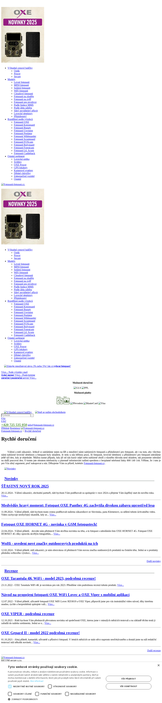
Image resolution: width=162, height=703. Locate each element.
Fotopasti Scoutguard (24, 139)
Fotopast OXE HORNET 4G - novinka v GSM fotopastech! (49, 524)
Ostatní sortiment (16, 156)
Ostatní (17, 179)
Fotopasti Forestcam (24, 147)
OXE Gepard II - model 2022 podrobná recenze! (40, 633)
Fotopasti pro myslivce (25, 102)
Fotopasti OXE (21, 122)
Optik (17, 70)
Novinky (11, 478)
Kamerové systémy (23, 170)
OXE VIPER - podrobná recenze (27, 614)
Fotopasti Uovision (23, 130)
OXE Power (20, 164)
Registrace (15, 428)
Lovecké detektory (23, 113)
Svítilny (18, 162)
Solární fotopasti (22, 88)
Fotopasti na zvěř (22, 99)
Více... (4, 495)
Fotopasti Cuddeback (24, 153)
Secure (17, 76)
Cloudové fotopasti (23, 93)
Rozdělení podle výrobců (20, 119)
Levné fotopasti (21, 82)
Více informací (37, 681)
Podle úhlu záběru (23, 107)
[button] (55, 699)
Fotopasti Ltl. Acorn (24, 150)
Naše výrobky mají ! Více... (14, 373)
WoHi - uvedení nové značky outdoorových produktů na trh (49, 543)
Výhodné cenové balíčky (20, 68)
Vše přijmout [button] (128, 678)
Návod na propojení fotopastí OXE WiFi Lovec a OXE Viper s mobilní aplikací (65, 595)
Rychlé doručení (33, 431)
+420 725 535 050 (14, 425)
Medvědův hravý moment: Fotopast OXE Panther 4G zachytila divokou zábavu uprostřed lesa (78, 505)
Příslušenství (20, 116)
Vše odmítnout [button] (128, 686)
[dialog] (81, 682)
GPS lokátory (21, 167)
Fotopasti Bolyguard (24, 144)
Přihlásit (5, 428)
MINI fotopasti (21, 85)
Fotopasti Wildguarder (25, 136)
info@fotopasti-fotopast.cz (41, 425)
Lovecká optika (21, 159)
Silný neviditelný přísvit (26, 110)
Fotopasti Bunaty (22, 127)
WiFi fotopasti (21, 90)
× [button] (158, 665)
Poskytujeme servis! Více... (18, 376)
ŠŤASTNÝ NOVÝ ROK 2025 (25, 486)
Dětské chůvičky (22, 173)
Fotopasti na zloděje (24, 96)
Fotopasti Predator (23, 133)
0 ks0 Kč (3, 420)
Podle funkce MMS (24, 105)
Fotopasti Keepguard (24, 125)
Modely (11, 79)
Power (17, 73)
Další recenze (154, 650)
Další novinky (154, 561)
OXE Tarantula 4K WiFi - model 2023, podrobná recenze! (48, 578)
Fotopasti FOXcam (23, 142)
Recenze (11, 571)
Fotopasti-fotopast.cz (11, 431)
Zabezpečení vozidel (24, 176)
